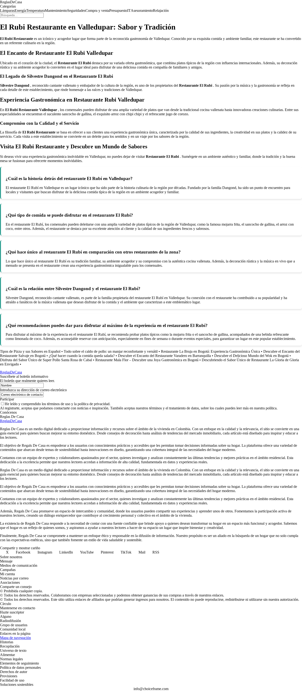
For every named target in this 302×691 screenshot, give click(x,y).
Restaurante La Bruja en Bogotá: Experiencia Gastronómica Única (210, 351)
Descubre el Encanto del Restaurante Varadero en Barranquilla (164, 356)
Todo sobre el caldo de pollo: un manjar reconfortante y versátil (111, 351)
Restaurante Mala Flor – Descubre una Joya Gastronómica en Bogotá (146, 360)
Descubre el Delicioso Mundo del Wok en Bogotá (251, 356)
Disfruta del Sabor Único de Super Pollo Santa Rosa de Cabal (46, 360)
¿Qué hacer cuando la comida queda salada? (82, 356)
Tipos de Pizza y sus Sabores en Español (30, 351)
